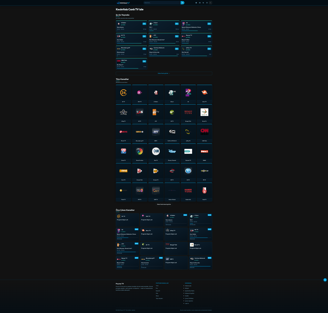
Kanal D (158, 290)
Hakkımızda (188, 285)
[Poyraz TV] (123, 3)
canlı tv (187, 303)
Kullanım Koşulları (189, 293)
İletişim (187, 288)
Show (157, 296)
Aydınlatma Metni (189, 290)
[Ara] (182, 2)
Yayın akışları (159, 298)
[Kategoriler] (199, 2)
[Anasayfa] (196, 2)
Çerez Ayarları (189, 301)
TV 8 (157, 285)
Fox (157, 288)
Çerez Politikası (189, 298)
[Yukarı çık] (325, 279)
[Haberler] (203, 2)
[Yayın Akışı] (207, 2)
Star (157, 293)
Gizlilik (187, 296)
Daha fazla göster (163, 73)
